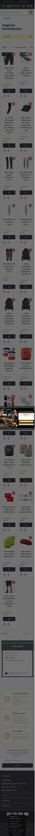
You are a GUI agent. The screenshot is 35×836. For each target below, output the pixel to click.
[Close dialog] (34, 409)
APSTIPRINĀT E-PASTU (26, 421)
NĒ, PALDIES (26, 424)
